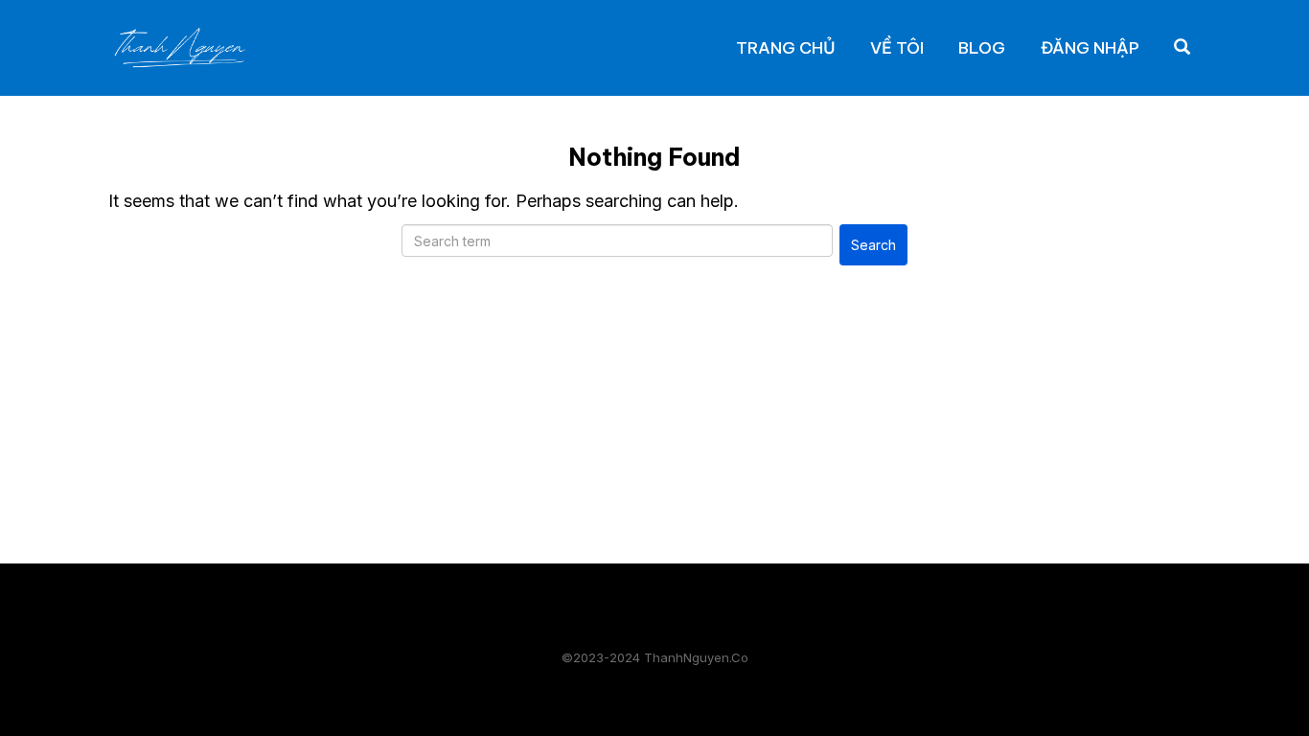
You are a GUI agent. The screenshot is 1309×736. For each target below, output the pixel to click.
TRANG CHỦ (786, 47)
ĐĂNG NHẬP (1090, 47)
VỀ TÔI (897, 47)
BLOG (981, 47)
